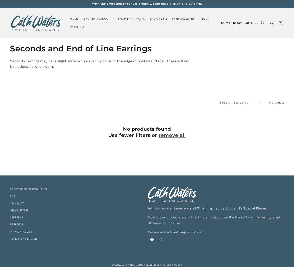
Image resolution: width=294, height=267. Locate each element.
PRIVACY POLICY (21, 232)
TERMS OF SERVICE (23, 239)
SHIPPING (16, 218)
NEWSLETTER (19, 211)
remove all (172, 135)
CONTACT (17, 204)
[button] (98, 19)
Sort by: (224, 103)
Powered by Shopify (171, 265)
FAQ (13, 197)
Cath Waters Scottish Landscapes (140, 265)
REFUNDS (16, 225)
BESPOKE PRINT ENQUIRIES (28, 189)
